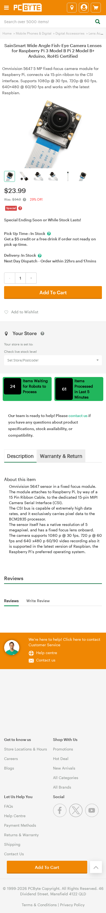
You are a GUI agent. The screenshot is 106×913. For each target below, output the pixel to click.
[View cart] (96, 8)
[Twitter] (77, 815)
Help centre (46, 652)
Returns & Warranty (21, 834)
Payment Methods (20, 825)
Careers (11, 758)
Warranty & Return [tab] (61, 455)
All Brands (62, 787)
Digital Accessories (70, 33)
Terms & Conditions (39, 904)
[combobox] (53, 21)
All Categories (65, 777)
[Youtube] (92, 815)
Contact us (45, 660)
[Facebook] (61, 815)
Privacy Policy (72, 904)
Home (7, 33)
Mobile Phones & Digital (33, 33)
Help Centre (15, 815)
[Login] (84, 8)
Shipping (12, 844)
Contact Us (14, 853)
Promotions (63, 749)
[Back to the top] (96, 867)
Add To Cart (53, 292)
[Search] (97, 22)
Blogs (9, 768)
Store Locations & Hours (25, 749)
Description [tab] (20, 455)
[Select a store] (72, 8)
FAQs (8, 806)
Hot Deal (60, 758)
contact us (78, 415)
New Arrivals (64, 768)
